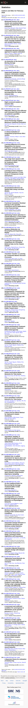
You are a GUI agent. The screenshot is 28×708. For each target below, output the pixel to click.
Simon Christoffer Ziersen (11, 43)
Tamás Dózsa (12, 650)
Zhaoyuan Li (17, 527)
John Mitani (13, 178)
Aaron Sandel (13, 177)
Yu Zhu (6, 95)
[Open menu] (25, 2)
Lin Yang (20, 258)
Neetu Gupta (8, 624)
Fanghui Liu (15, 587)
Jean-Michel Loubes (20, 574)
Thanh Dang (8, 443)
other (18, 19)
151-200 (23, 15)
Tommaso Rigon (9, 662)
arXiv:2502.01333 (8, 657)
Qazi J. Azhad (21, 624)
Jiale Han (7, 234)
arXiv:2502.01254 (8, 604)
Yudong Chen (22, 587)
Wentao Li (14, 475)
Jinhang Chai (8, 258)
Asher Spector (16, 332)
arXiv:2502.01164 (8, 556)
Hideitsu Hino (20, 345)
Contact (12, 680)
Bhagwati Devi (8, 625)
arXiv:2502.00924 (8, 481)
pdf (12, 19)
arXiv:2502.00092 (7, 19)
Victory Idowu (8, 638)
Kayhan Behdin (15, 462)
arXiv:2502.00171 (7, 89)
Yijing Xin (9, 248)
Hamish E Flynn (17, 598)
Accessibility (10, 683)
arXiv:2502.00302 (8, 169)
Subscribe (18, 680)
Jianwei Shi (7, 192)
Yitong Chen (8, 309)
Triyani (21, 417)
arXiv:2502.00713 (8, 324)
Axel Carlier (16, 537)
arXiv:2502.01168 (8, 568)
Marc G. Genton (9, 193)
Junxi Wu (7, 400)
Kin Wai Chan (17, 375)
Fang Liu (13, 115)
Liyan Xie (11, 527)
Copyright (25, 680)
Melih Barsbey (14, 443)
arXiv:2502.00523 (8, 239)
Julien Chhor (14, 575)
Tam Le (6, 345)
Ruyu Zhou (7, 115)
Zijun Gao (11, 563)
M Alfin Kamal (16, 417)
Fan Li (17, 165)
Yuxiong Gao (8, 475)
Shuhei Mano (8, 389)
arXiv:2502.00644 (8, 301)
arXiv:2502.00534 (8, 252)
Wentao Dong (14, 309)
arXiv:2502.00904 (8, 469)
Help (7, 680)
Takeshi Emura (14, 247)
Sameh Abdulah (15, 192)
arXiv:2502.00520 (8, 227)
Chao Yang (15, 311)
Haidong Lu (14, 490)
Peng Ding (12, 165)
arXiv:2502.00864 (8, 423)
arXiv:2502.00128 (7, 59)
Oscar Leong (14, 151)
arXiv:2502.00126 (7, 48)
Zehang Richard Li (13, 95)
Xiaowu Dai (12, 234)
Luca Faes (7, 503)
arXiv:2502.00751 (8, 370)
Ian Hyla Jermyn (16, 430)
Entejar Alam (8, 298)
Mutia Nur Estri (8, 418)
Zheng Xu (22, 462)
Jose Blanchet (18, 563)
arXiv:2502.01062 (8, 546)
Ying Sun (21, 192)
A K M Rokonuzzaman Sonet (13, 444)
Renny (14, 418)
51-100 (15, 15)
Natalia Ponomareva (10, 464)
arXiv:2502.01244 (8, 593)
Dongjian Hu (13, 400)
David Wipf (20, 177)
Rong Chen (20, 475)
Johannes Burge (21, 79)
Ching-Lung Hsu (17, 662)
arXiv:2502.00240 (7, 142)
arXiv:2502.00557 (8, 263)
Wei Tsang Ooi (8, 539)
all (24, 17)
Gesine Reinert (20, 178)
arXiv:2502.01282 (8, 642)
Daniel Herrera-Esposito (10, 79)
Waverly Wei (21, 553)
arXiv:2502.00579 (8, 274)
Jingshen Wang (14, 553)
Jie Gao (6, 527)
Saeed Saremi (15, 270)
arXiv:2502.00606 (8, 288)
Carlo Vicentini (8, 430)
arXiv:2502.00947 (8, 508)
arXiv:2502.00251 (8, 157)
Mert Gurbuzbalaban (11, 445)
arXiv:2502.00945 (8, 493)
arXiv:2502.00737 (8, 340)
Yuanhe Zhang (8, 587)
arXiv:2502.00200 (7, 119)
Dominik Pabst (22, 28)
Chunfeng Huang (16, 283)
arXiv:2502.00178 (7, 100)
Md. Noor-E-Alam (15, 221)
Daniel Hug (7, 28)
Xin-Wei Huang (15, 248)
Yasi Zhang (7, 151)
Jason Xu (19, 53)
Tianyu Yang (8, 221)
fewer (18, 17)
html (15, 19)
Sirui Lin (7, 563)
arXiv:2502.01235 (8, 579)
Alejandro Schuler (16, 124)
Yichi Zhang (7, 490)
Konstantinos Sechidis (10, 331)
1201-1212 (3, 16)
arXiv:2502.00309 (8, 186)
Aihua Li (7, 53)
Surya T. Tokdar (13, 53)
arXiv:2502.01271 (8, 632)
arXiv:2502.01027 (8, 531)
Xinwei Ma (7, 553)
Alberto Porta (13, 504)
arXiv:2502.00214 (8, 130)
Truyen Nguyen (12, 345)
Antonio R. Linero (15, 298)
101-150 (19, 15)
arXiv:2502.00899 (8, 454)
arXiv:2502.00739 (8, 353)
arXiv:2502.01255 (8, 618)
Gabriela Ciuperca (9, 105)
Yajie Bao (18, 400)
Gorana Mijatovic (14, 503)
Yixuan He (7, 177)
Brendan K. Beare (9, 613)
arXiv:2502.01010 (8, 521)
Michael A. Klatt (14, 28)
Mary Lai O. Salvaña (10, 321)
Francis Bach (8, 270)
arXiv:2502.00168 (7, 70)
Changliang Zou (11, 402)
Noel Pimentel (8, 124)
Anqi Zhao (7, 165)
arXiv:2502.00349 (8, 201)
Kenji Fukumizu (8, 346)
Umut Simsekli (16, 445)
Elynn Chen (14, 258)
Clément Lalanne (9, 573)
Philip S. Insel (18, 136)
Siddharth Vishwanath (10, 514)
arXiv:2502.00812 (8, 383)
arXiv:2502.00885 (8, 435)
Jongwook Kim (8, 283)
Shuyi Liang (7, 247)
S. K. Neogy (14, 624)
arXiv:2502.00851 (8, 410)
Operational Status (20, 683)
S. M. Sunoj (17, 209)
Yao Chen (9, 332)
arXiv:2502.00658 (8, 314)
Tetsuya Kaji (17, 613)
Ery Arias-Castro (20, 514)
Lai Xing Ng (22, 537)
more (22, 17)
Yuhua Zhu (18, 234)
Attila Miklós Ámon (9, 648)
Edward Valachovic (9, 64)
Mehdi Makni (8, 462)
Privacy (4, 683)
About (2, 680)
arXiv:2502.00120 (7, 35)
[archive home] (4, 2)
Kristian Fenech (18, 648)
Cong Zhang (19, 331)
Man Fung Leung (9, 375)
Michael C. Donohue (10, 136)
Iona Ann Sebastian (9, 209)
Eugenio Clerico (8, 598)
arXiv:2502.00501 (8, 213)
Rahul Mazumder (19, 464)
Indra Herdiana (8, 417)
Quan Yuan (9, 311)
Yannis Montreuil (9, 537)
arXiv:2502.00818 (8, 395)
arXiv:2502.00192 (7, 108)
